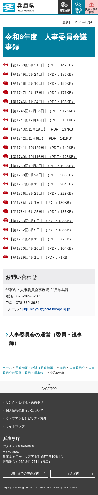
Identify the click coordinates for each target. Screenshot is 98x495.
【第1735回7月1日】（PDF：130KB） (41, 202)
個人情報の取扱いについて (24, 410)
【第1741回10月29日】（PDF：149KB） (43, 147)
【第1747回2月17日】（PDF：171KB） (42, 93)
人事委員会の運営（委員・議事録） (45, 339)
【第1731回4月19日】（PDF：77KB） (41, 239)
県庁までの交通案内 (25, 473)
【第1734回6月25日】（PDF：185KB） (42, 212)
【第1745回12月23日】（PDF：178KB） (43, 111)
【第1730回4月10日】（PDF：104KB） (42, 248)
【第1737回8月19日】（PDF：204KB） (42, 184)
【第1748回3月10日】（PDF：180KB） (42, 83)
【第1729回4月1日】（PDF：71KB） (40, 257)
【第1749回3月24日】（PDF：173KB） (42, 74)
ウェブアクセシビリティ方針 (26, 418)
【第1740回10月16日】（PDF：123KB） (43, 157)
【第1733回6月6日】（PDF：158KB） (41, 221)
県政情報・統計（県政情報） (35, 368)
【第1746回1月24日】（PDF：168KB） (42, 102)
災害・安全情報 (91, 11)
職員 (63, 368)
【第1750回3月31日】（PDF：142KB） (42, 65)
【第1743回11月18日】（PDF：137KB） (43, 129)
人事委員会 (77, 368)
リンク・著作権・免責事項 (24, 402)
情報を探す (78, 11)
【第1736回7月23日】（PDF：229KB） (42, 193)
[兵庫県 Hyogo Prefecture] (18, 7)
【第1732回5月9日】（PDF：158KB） (41, 230)
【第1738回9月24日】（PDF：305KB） (42, 175)
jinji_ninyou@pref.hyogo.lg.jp (46, 309)
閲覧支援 (65, 10)
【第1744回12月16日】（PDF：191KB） (43, 120)
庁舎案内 (73, 473)
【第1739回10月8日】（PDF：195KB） (42, 166)
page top (49, 389)
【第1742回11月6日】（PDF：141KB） (41, 138)
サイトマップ (15, 426)
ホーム (7, 368)
